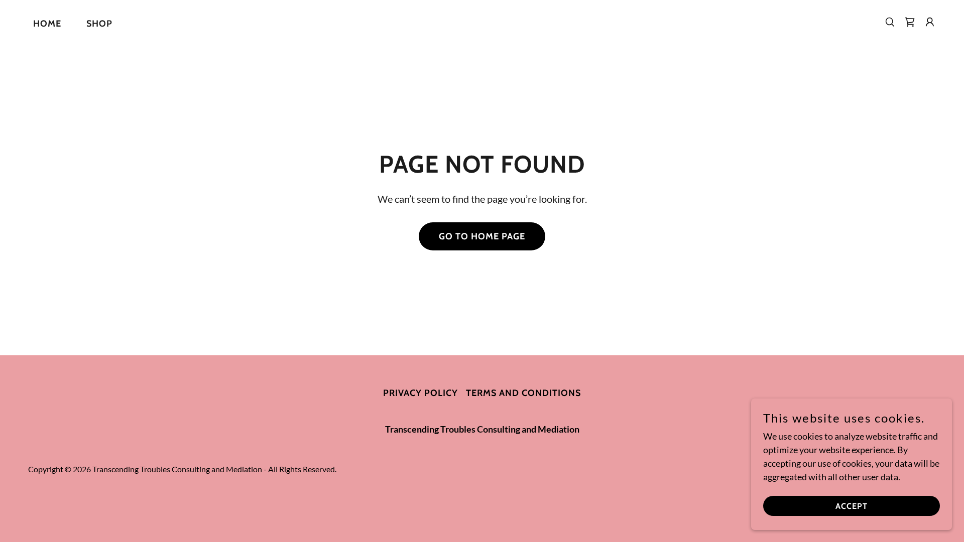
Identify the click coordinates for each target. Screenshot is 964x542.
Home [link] (47, 23)
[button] (930, 22)
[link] (910, 22)
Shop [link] (99, 23)
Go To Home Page (482, 236)
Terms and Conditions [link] (523, 392)
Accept (851, 506)
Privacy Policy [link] (420, 392)
